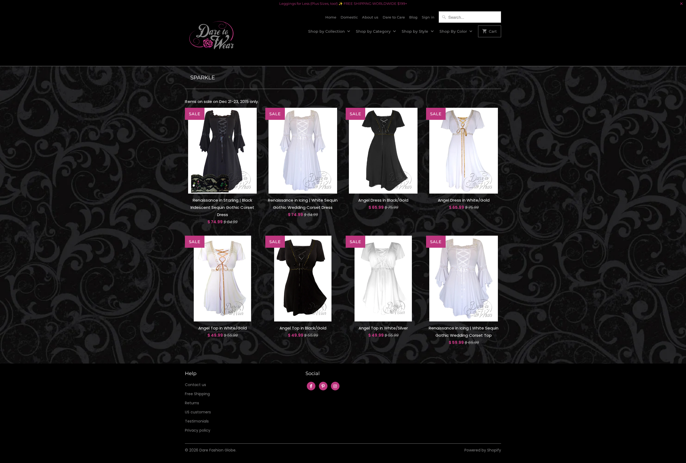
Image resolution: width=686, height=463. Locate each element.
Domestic (349, 17)
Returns (192, 403)
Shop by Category (374, 31)
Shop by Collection (327, 31)
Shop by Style (415, 31)
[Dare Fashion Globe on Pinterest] (323, 386)
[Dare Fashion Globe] (212, 36)
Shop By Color (453, 31)
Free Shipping (197, 394)
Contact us (195, 384)
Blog (413, 17)
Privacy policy (197, 430)
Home (330, 17)
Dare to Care (394, 17)
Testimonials (197, 421)
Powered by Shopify (482, 450)
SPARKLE (202, 77)
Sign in (428, 17)
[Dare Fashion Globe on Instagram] (335, 386)
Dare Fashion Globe (217, 450)
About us (370, 17)
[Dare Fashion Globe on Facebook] (311, 386)
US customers (198, 412)
